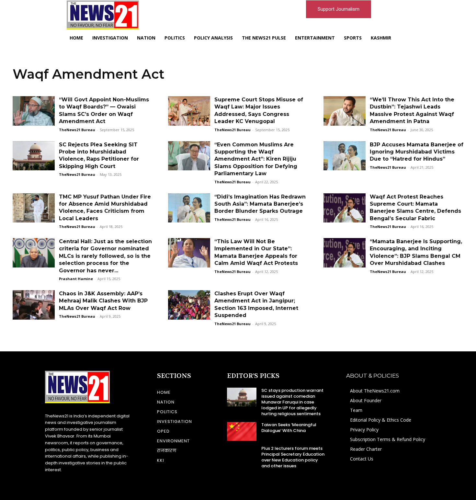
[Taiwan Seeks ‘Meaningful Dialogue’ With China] (241, 431)
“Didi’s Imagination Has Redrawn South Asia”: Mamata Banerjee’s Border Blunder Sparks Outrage (260, 204)
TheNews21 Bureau (77, 129)
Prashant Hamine (76, 278)
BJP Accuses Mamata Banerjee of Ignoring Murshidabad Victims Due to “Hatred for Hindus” (416, 152)
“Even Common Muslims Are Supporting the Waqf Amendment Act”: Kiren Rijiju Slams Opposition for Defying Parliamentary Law (255, 159)
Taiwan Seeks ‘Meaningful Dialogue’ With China (288, 428)
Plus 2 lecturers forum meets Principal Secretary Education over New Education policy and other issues (292, 457)
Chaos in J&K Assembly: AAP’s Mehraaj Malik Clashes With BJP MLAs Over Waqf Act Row (103, 300)
